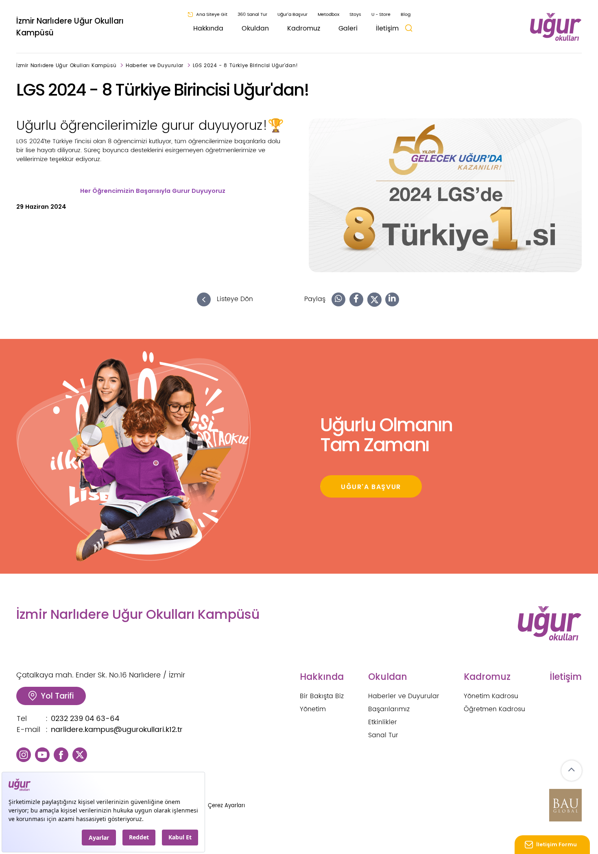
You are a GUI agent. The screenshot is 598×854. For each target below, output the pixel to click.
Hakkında (208, 28)
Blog (405, 14)
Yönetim (313, 709)
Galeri (348, 28)
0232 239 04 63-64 (85, 719)
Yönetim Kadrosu (491, 696)
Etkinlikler (382, 722)
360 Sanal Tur (252, 14)
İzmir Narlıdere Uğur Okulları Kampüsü (70, 26)
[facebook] (61, 754)
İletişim (387, 28)
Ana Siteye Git (211, 14)
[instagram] (23, 754)
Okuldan (255, 28)
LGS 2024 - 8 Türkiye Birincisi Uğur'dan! (245, 65)
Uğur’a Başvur (292, 14)
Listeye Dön (234, 299)
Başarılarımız (389, 709)
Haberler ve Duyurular (154, 65)
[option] (445, 195)
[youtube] (42, 754)
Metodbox (328, 14)
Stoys (355, 14)
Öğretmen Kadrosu (494, 709)
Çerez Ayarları (226, 806)
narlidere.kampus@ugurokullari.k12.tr (117, 730)
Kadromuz (303, 28)
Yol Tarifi (57, 695)
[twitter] (79, 754)
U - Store (381, 14)
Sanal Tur (383, 735)
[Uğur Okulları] (556, 27)
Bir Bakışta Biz (322, 696)
